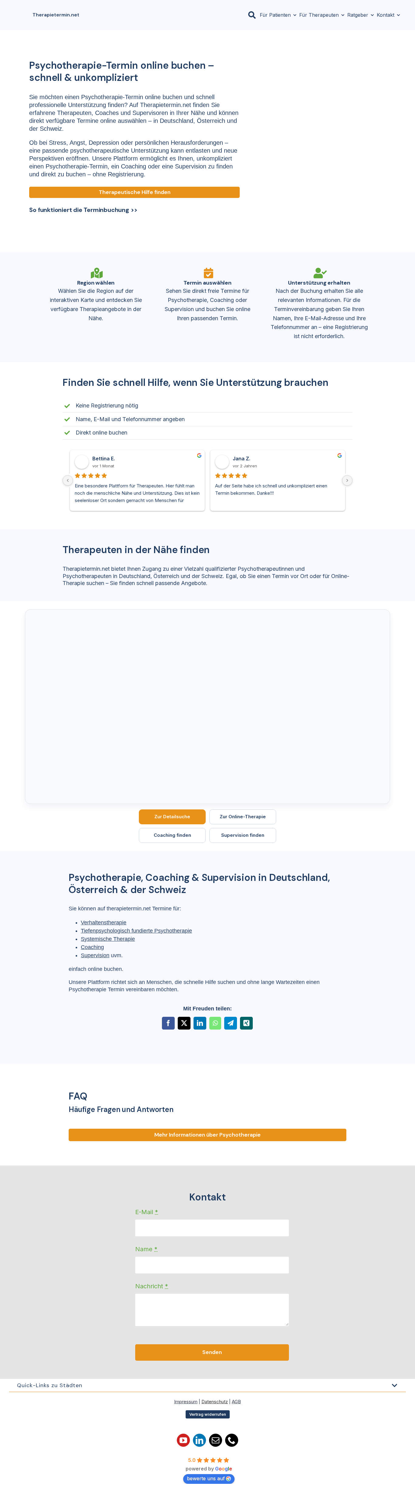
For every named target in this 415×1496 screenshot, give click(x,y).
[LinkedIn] (200, 1023)
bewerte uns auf (206, 1478)
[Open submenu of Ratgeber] (371, 15)
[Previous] (68, 480)
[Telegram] (230, 1023)
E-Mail (146, 1212)
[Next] (347, 480)
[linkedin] (199, 1440)
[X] (184, 1023)
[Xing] (246, 1023)
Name (146, 1249)
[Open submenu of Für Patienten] (293, 15)
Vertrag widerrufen (207, 1414)
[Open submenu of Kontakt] (397, 15)
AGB (236, 1401)
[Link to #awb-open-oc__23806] (252, 15)
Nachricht (151, 1286)
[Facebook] (168, 1023)
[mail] (215, 1440)
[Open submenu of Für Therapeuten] (341, 15)
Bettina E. (103, 458)
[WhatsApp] (215, 1023)
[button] (207, 1385)
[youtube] (183, 1440)
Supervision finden (242, 835)
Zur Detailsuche (172, 816)
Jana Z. (241, 458)
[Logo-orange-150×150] (20, 8)
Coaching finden (172, 835)
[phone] (231, 1440)
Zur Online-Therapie (243, 816)
